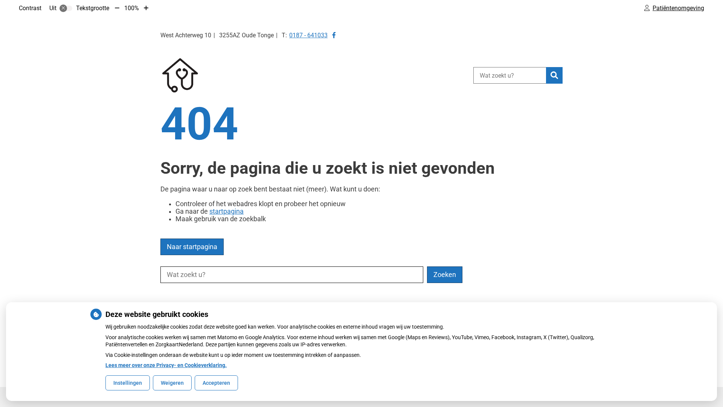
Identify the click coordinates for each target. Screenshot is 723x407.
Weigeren (172, 383)
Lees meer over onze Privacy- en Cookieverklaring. (166, 365)
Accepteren (216, 383)
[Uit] (65, 8)
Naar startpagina (192, 247)
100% (131, 8)
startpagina (226, 211)
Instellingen (127, 383)
